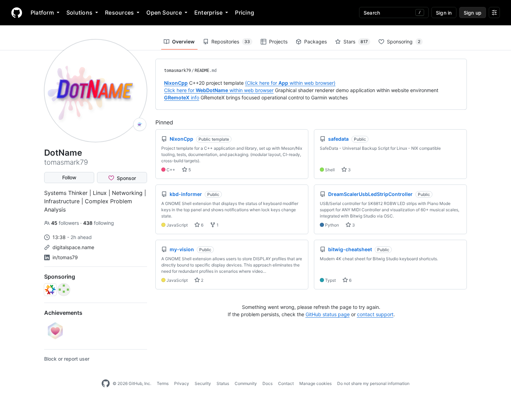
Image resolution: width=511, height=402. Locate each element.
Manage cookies (315, 383)
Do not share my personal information (373, 383)
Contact (286, 383)
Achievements (63, 312)
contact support (375, 314)
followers (65, 223)
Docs (267, 383)
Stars (355, 41)
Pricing (244, 12)
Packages (315, 41)
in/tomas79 (65, 257)
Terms (163, 383)
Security (203, 383)
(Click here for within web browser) (290, 83)
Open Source (164, 12)
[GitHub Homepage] (106, 383)
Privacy (181, 383)
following (98, 223)
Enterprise (208, 12)
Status (223, 383)
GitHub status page (328, 314)
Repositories (230, 41)
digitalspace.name (73, 247)
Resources (119, 12)
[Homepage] (16, 12)
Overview (183, 41)
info (181, 97)
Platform (42, 12)
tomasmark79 (177, 70)
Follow (69, 177)
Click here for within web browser (219, 90)
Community (246, 383)
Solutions (79, 12)
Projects (278, 41)
